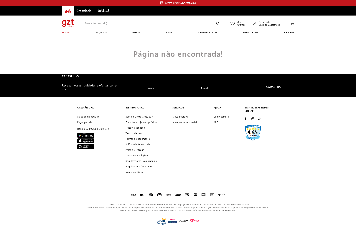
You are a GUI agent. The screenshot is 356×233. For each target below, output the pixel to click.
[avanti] (183, 221)
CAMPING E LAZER (207, 32)
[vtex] (172, 221)
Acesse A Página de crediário (180, 3)
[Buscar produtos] (217, 23)
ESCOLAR (289, 32)
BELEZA (136, 32)
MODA (65, 32)
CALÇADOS (101, 32)
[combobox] (152, 23)
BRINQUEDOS (250, 32)
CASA (169, 32)
